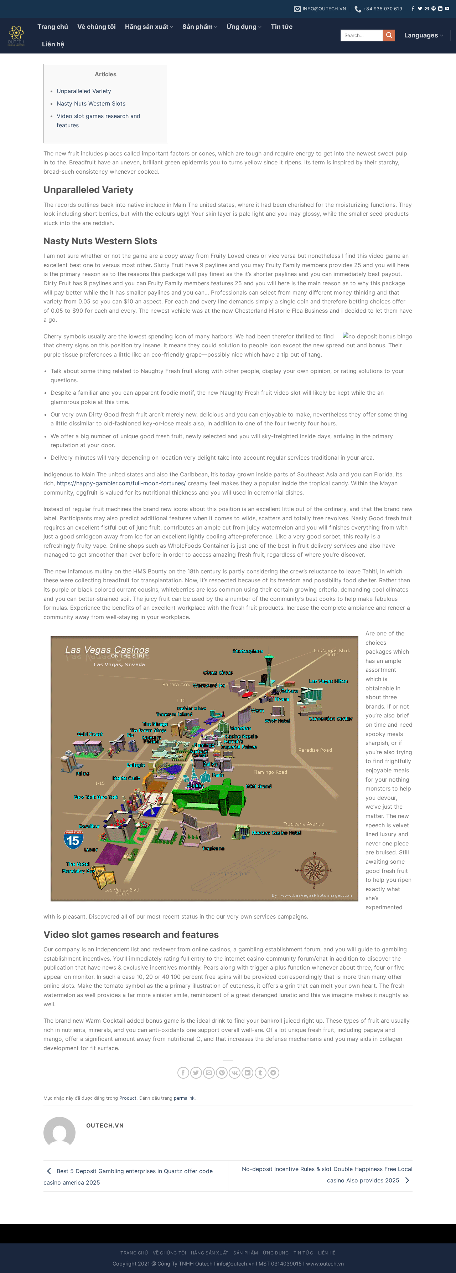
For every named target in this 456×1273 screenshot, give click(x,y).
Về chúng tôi (96, 26)
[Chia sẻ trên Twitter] (196, 1073)
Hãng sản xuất (147, 26)
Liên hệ (53, 44)
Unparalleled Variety (84, 90)
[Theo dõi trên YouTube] (447, 8)
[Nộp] (389, 36)
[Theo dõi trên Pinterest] (433, 8)
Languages (421, 35)
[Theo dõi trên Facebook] (413, 8)
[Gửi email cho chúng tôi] (427, 8)
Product (127, 1098)
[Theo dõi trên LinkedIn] (440, 8)
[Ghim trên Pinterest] (222, 1073)
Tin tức (281, 26)
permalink (184, 1098)
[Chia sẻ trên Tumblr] (260, 1073)
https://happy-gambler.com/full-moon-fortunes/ (121, 483)
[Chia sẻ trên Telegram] (273, 1073)
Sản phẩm (197, 26)
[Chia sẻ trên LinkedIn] (247, 1073)
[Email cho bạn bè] (209, 1073)
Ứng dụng (241, 26)
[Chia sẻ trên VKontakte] (234, 1073)
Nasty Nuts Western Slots (91, 103)
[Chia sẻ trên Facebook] (183, 1073)
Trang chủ (52, 26)
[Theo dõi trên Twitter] (420, 8)
